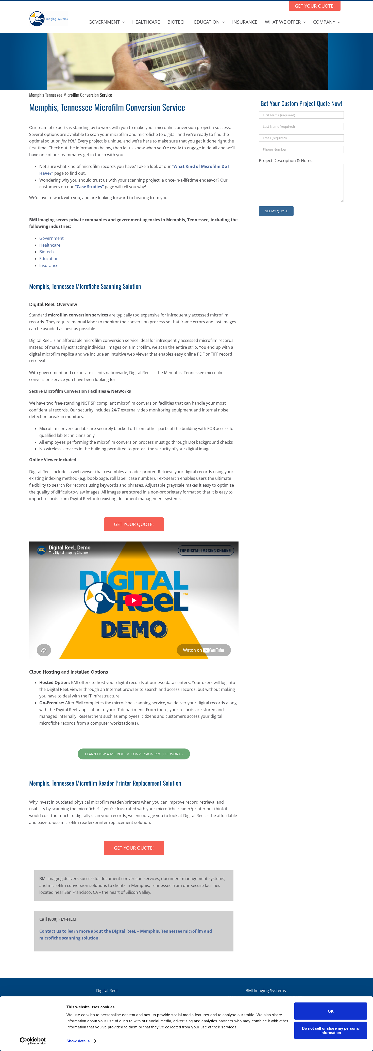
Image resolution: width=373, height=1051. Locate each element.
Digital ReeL (107, 990)
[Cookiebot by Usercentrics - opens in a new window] (33, 1041)
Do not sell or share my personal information (331, 1030)
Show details (78, 1041)
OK (331, 1011)
